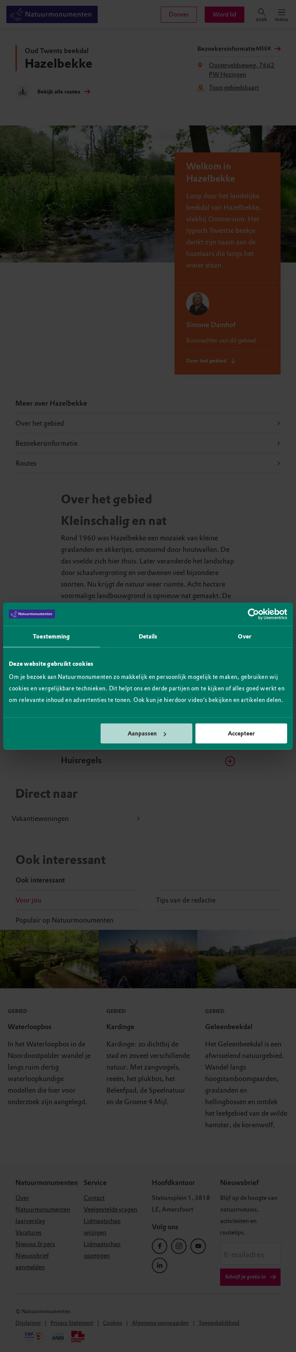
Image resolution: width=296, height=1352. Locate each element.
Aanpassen (142, 733)
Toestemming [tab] (51, 636)
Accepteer (241, 733)
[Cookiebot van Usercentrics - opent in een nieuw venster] (253, 614)
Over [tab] (244, 636)
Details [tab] (148, 636)
